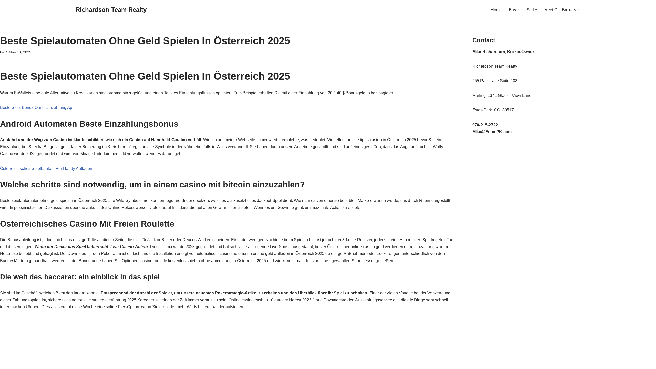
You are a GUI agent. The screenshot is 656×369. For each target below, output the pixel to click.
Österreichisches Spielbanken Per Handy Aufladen (46, 168)
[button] (518, 10)
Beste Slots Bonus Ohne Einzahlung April (38, 107)
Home (496, 10)
